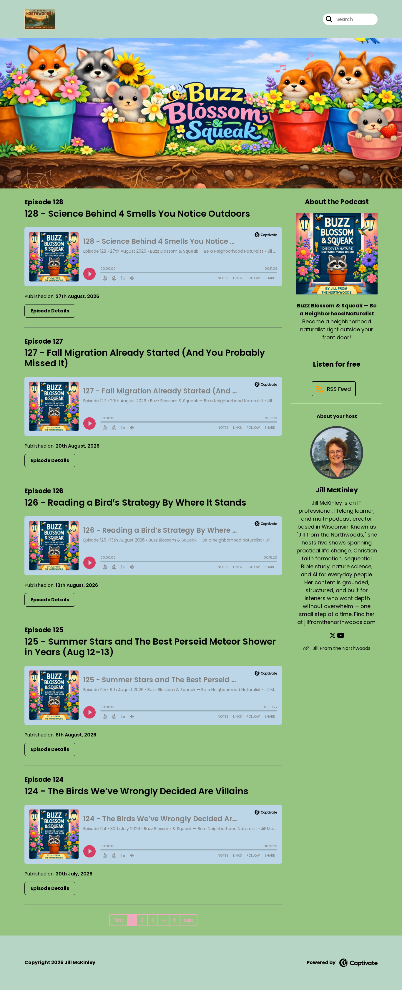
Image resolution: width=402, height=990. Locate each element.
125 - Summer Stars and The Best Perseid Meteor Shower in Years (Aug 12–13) (150, 646)
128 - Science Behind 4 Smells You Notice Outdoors (137, 213)
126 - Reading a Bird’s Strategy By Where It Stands (135, 502)
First (118, 920)
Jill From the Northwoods (341, 648)
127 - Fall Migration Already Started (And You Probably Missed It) (144, 358)
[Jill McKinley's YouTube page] (340, 635)
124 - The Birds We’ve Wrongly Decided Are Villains (136, 791)
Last (188, 920)
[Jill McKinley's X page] (332, 635)
